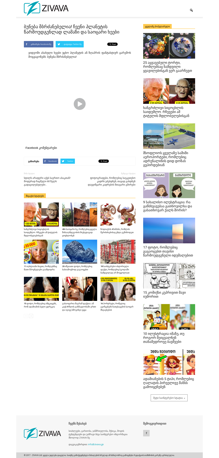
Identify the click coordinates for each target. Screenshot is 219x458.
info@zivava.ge (96, 444)
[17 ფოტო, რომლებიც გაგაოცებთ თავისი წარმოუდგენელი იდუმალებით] (169, 230)
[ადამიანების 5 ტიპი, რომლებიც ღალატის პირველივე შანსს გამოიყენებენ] (169, 362)
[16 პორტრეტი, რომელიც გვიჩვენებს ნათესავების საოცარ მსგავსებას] (118, 289)
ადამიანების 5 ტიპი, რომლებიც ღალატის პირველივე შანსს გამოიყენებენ (168, 383)
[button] (191, 10)
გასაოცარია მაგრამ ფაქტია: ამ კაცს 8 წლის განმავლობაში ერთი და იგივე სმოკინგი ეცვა (79, 306)
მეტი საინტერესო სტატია (168, 397)
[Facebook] (146, 433)
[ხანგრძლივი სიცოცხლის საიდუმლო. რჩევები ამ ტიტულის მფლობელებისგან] (41, 214)
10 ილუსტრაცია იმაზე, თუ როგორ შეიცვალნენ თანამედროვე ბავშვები (163, 338)
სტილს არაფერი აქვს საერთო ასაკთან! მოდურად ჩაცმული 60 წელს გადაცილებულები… (47, 181)
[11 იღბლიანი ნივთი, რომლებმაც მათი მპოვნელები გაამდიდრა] (41, 252)
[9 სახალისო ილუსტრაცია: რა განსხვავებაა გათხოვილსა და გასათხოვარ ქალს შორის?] (169, 185)
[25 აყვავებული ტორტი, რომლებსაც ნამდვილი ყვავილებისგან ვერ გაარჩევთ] (169, 46)
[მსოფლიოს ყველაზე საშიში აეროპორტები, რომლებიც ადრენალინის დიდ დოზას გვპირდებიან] (169, 136)
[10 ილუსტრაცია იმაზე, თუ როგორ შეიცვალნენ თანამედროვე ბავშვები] (169, 317)
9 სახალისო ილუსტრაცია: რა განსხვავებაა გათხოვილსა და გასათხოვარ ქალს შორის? (167, 206)
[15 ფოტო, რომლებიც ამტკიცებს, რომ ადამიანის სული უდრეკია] (41, 289)
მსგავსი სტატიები (35, 196)
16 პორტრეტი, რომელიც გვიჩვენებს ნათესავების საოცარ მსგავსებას (117, 306)
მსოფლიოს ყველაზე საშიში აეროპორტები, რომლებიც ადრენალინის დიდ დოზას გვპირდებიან (165, 159)
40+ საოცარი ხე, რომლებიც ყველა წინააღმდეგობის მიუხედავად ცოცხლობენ (79, 232)
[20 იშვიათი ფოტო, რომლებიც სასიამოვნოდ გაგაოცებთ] (79, 252)
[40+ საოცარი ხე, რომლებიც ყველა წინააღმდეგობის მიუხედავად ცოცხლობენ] (79, 214)
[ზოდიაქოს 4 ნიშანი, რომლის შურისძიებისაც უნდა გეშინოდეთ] (118, 214)
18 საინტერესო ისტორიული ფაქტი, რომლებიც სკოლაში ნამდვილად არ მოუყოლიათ (115, 269)
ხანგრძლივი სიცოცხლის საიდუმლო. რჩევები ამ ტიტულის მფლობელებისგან (40, 232)
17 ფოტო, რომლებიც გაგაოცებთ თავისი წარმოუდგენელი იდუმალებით (168, 251)
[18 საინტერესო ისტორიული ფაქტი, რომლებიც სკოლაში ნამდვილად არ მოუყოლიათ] (118, 252)
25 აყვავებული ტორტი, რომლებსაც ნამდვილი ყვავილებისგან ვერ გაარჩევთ (167, 67)
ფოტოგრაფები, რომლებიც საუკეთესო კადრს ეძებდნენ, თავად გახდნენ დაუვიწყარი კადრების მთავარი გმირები (111, 181)
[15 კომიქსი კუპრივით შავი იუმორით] (169, 276)
